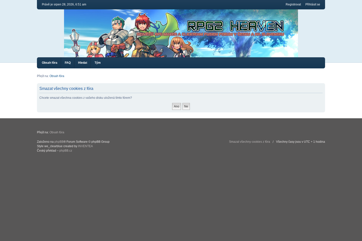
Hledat (82, 62)
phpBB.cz (65, 150)
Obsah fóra (49, 62)
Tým (98, 62)
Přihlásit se (312, 4)
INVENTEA (85, 146)
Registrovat (293, 4)
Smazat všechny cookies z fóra (249, 141)
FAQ (68, 62)
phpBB (59, 141)
